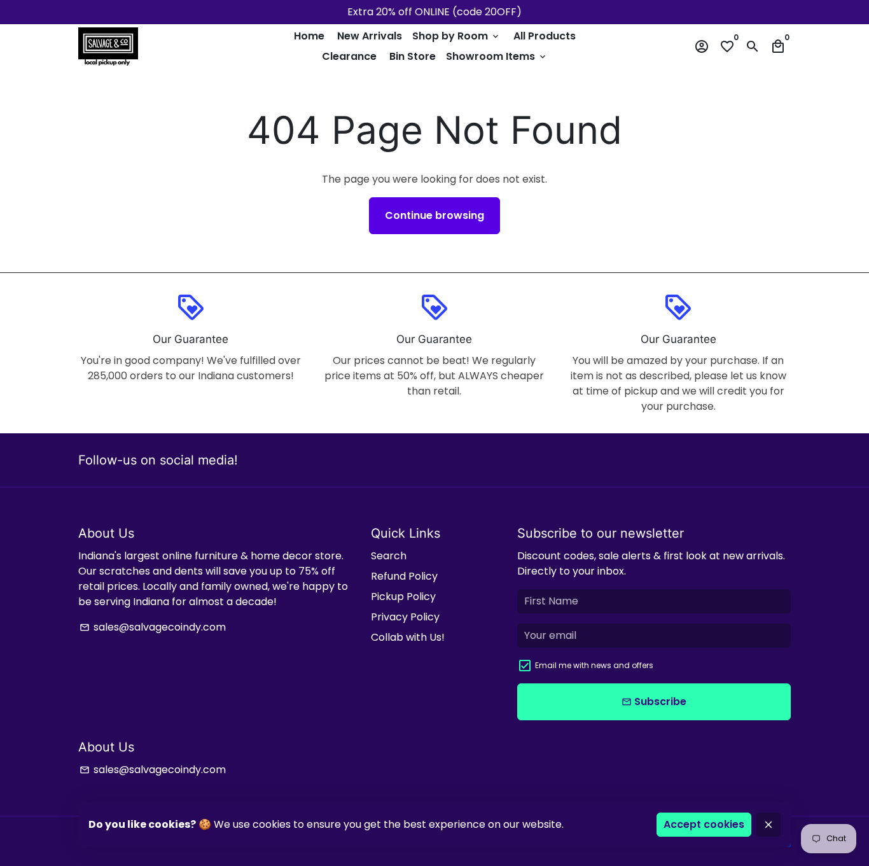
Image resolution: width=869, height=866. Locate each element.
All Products (544, 36)
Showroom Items (497, 56)
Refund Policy (404, 576)
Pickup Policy (403, 596)
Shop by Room (456, 36)
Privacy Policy (405, 617)
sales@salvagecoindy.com (153, 627)
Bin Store (412, 56)
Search (389, 555)
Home (309, 36)
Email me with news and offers (594, 665)
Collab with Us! (408, 637)
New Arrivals (369, 36)
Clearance (349, 56)
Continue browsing (434, 215)
